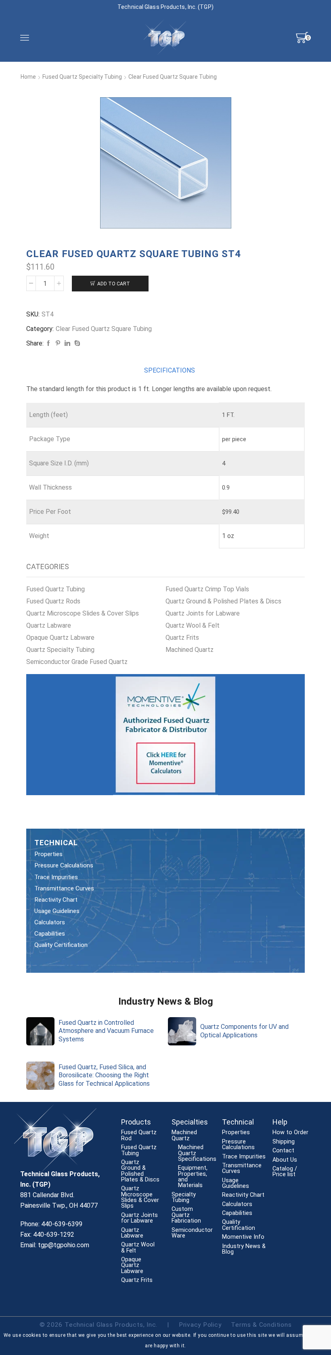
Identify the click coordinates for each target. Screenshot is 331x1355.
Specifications (169, 370)
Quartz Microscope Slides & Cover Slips (82, 613)
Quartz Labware (48, 625)
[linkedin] (67, 343)
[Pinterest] (58, 343)
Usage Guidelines (57, 911)
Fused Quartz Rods (53, 601)
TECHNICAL (56, 842)
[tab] (169, 371)
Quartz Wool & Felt (193, 625)
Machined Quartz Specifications (197, 1153)
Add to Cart (113, 284)
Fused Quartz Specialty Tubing (82, 76)
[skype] (76, 343)
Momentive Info (243, 1237)
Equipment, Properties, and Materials (192, 1176)
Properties (48, 854)
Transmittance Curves (64, 888)
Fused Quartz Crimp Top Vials (207, 589)
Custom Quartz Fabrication (186, 1215)
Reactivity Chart (56, 899)
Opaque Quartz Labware (60, 637)
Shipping (283, 1142)
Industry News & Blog (244, 1249)
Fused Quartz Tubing (55, 589)
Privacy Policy (200, 1324)
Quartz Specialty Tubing (60, 649)
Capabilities (49, 933)
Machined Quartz (190, 649)
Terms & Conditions (261, 1324)
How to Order (290, 1132)
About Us (284, 1160)
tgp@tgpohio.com (63, 1245)
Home (28, 76)
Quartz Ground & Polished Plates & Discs (223, 601)
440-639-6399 (61, 1224)
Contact (283, 1151)
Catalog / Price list (284, 1172)
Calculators (49, 922)
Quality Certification (61, 945)
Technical (238, 1122)
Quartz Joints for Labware (203, 613)
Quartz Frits (182, 637)
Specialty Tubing (184, 1198)
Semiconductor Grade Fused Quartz (77, 662)
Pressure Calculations (63, 865)
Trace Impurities (56, 877)
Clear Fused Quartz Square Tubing (172, 76)
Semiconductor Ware (192, 1233)
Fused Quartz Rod (139, 1135)
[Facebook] (48, 343)
